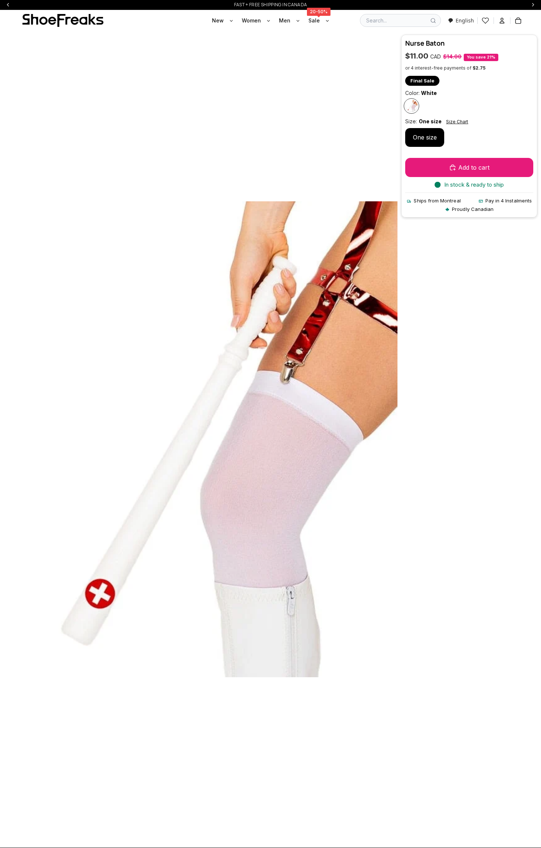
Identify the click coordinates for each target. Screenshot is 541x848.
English (465, 20)
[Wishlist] (485, 21)
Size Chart (457, 122)
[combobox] (461, 20)
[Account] (502, 21)
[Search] (433, 20)
